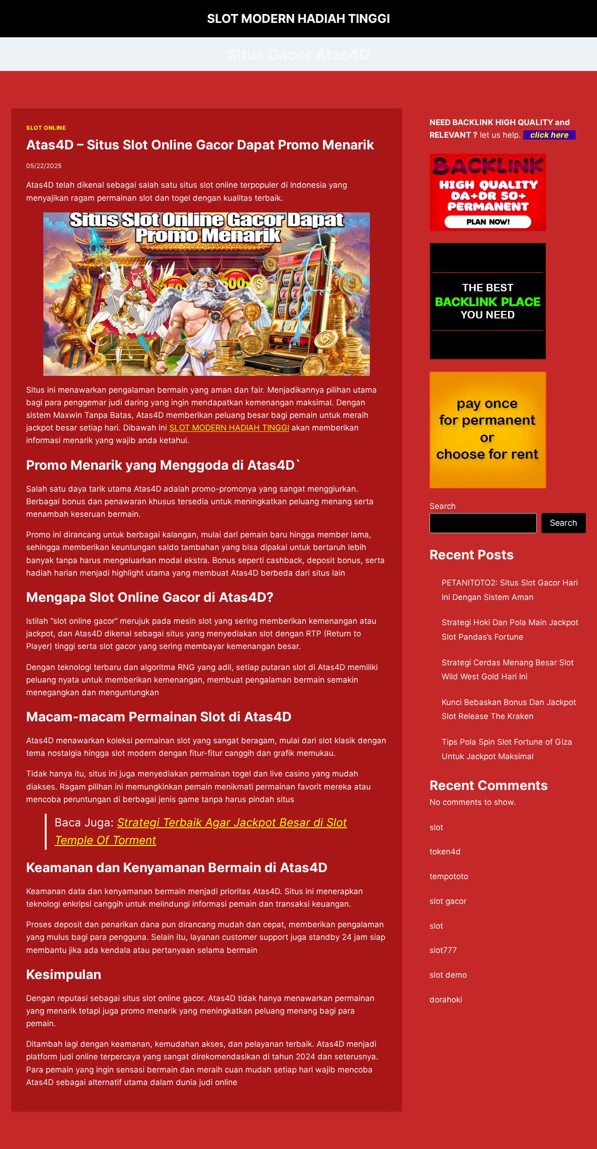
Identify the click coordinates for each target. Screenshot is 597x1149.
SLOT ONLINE (46, 127)
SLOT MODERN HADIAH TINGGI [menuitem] (229, 427)
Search (443, 506)
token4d (445, 851)
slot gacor (448, 901)
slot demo (448, 975)
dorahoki (446, 999)
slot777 (443, 950)
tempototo (449, 876)
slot (436, 827)
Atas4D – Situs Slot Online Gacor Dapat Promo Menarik (200, 145)
